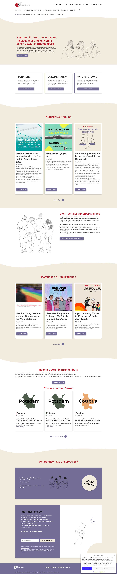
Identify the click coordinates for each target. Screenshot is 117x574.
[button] (114, 555)
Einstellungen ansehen (109, 568)
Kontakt (73, 10)
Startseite (17, 14)
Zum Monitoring (56, 89)
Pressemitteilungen (37, 531)
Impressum (101, 571)
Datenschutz (96, 571)
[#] (79, 10)
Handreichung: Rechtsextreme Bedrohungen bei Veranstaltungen (28, 316)
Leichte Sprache (75, 4)
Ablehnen (98, 568)
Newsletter (25, 531)
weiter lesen (22, 189)
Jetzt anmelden (47, 540)
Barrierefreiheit (61, 567)
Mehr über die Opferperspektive (71, 238)
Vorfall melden (59, 382)
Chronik (22, 374)
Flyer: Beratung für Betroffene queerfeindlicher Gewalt (87, 316)
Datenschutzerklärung (25, 547)
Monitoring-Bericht (45, 376)
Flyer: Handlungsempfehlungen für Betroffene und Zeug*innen (57, 316)
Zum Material (88, 89)
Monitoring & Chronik (32, 10)
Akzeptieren (87, 568)
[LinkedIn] (67, 4)
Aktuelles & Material (51, 10)
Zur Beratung (93, 4)
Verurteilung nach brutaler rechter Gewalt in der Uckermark (87, 156)
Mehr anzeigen (19, 426)
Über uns (64, 10)
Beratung (18, 10)
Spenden (85, 4)
